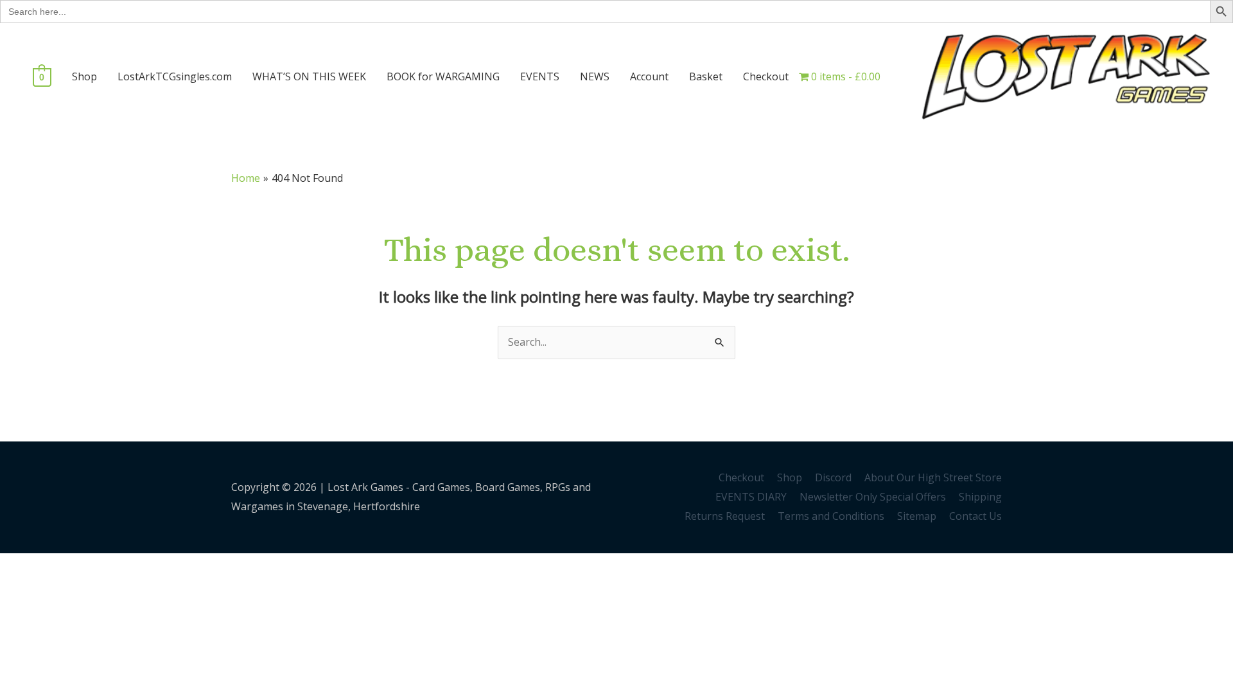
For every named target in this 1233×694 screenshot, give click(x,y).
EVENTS (539, 76)
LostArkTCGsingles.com (175, 76)
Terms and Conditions (831, 516)
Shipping (980, 497)
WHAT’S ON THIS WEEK (309, 76)
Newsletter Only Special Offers (873, 497)
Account (649, 76)
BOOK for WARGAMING (443, 76)
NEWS (594, 76)
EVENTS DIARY (751, 497)
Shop (84, 76)
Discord (833, 477)
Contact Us (975, 516)
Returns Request (725, 516)
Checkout (766, 76)
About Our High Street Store (933, 477)
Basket (705, 76)
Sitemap (916, 516)
